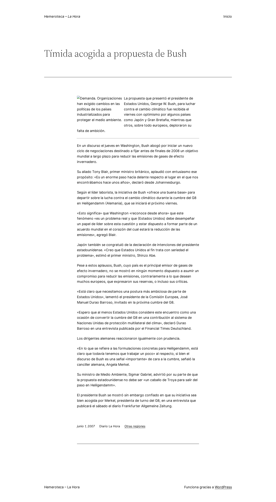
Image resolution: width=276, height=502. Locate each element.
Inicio (227, 16)
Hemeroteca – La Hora (62, 16)
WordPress (223, 487)
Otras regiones (134, 426)
